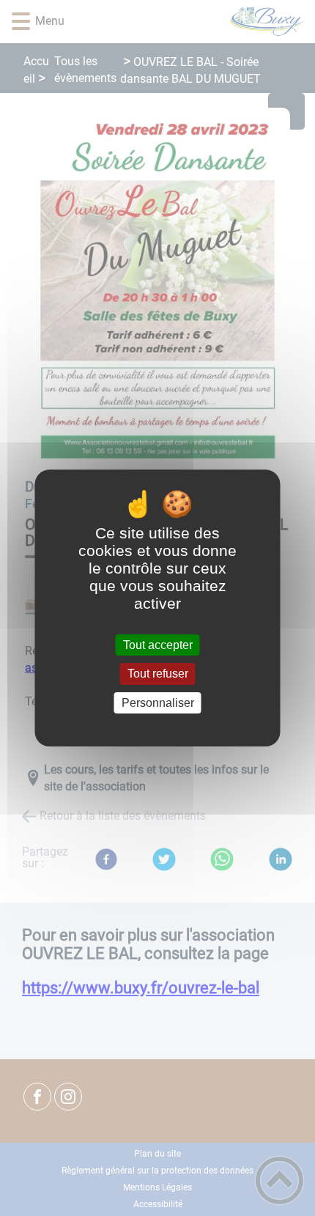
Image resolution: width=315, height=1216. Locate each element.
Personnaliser (158, 703)
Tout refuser (157, 674)
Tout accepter (158, 645)
